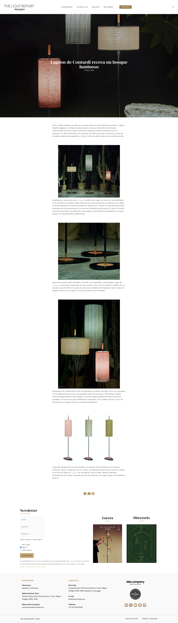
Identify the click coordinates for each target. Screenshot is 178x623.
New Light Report (26, 546)
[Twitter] (89, 493)
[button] (125, 7)
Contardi (55, 285)
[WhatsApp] (93, 493)
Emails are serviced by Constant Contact (33, 567)
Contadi (80, 200)
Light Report (27, 550)
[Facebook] (84, 493)
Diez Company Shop (94, 482)
